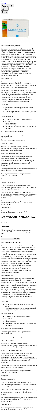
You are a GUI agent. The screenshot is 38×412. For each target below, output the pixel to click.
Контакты (6, 6)
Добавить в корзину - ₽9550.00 (11, 239)
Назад (6, 12)
